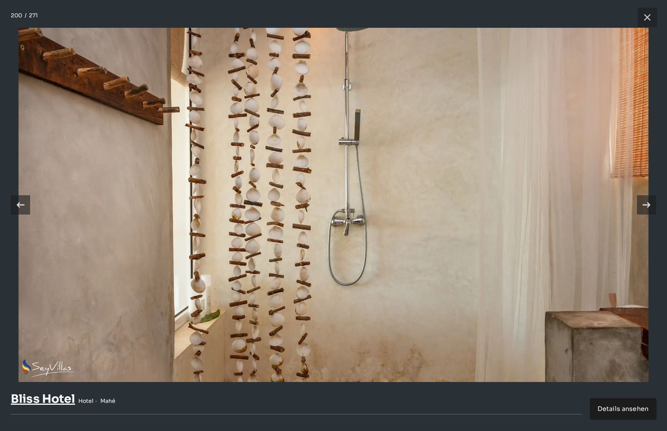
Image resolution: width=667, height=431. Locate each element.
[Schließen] (643, 17)
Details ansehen (623, 409)
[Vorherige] (20, 204)
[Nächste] (646, 204)
